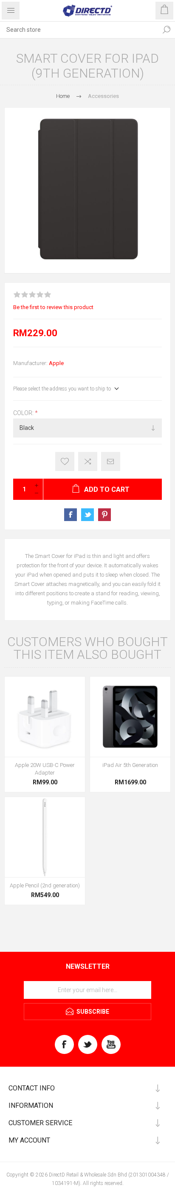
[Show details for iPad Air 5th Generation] (130, 717)
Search (166, 29)
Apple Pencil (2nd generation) (45, 885)
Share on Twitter (87, 514)
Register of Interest (64, 461)
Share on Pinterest (104, 514)
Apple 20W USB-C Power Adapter (45, 769)
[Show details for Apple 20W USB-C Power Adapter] (45, 717)
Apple (56, 363)
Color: (24, 413)
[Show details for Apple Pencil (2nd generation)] (45, 837)
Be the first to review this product (53, 307)
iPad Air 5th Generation (130, 765)
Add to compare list (87, 461)
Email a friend (110, 461)
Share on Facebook (70, 514)
